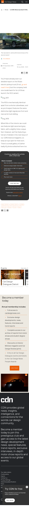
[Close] (27, 487)
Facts (2, 484)
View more (23, 268)
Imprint (3, 476)
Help (2, 485)
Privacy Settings (5, 480)
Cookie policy (5, 474)
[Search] (22, 2)
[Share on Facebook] (22, 73)
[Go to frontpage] (8, 1)
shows (9, 207)
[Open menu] (26, 2)
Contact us (4, 478)
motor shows (5, 204)
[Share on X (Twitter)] (24, 73)
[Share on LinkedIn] (27, 73)
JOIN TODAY (14, 368)
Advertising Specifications (8, 482)
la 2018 (21, 204)
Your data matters (6, 472)
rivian (14, 207)
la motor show (14, 204)
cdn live (4, 207)
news (19, 207)
